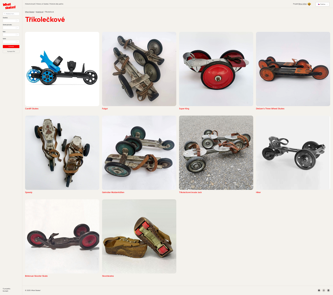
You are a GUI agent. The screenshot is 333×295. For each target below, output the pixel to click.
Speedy (28, 192)
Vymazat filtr (11, 51)
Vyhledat (11, 46)
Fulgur (105, 108)
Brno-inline (303, 4)
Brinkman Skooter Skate (36, 276)
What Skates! (35, 290)
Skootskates (108, 276)
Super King (184, 108)
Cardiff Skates (31, 108)
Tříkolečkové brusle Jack (190, 192)
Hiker (258, 192)
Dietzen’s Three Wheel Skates (270, 108)
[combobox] (11, 20)
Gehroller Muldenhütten (113, 192)
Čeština (322, 4)
